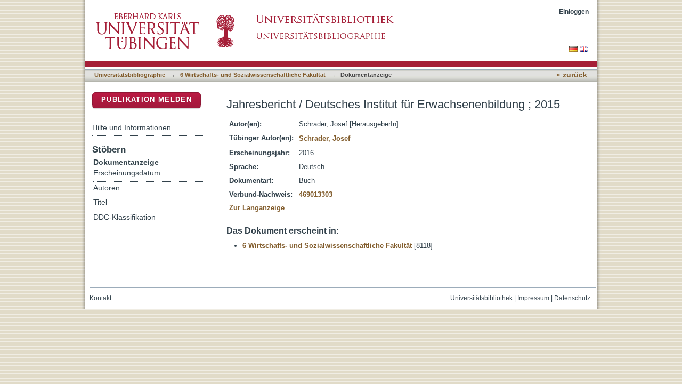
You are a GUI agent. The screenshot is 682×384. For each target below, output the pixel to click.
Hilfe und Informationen (131, 127)
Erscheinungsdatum (126, 173)
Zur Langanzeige (257, 208)
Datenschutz (572, 298)
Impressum (533, 298)
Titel (100, 202)
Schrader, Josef (324, 138)
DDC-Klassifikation (124, 217)
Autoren (106, 188)
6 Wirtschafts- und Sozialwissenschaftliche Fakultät (253, 74)
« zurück (571, 75)
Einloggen (574, 11)
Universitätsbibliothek (481, 298)
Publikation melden (146, 99)
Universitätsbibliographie (129, 74)
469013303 (315, 194)
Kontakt (100, 298)
